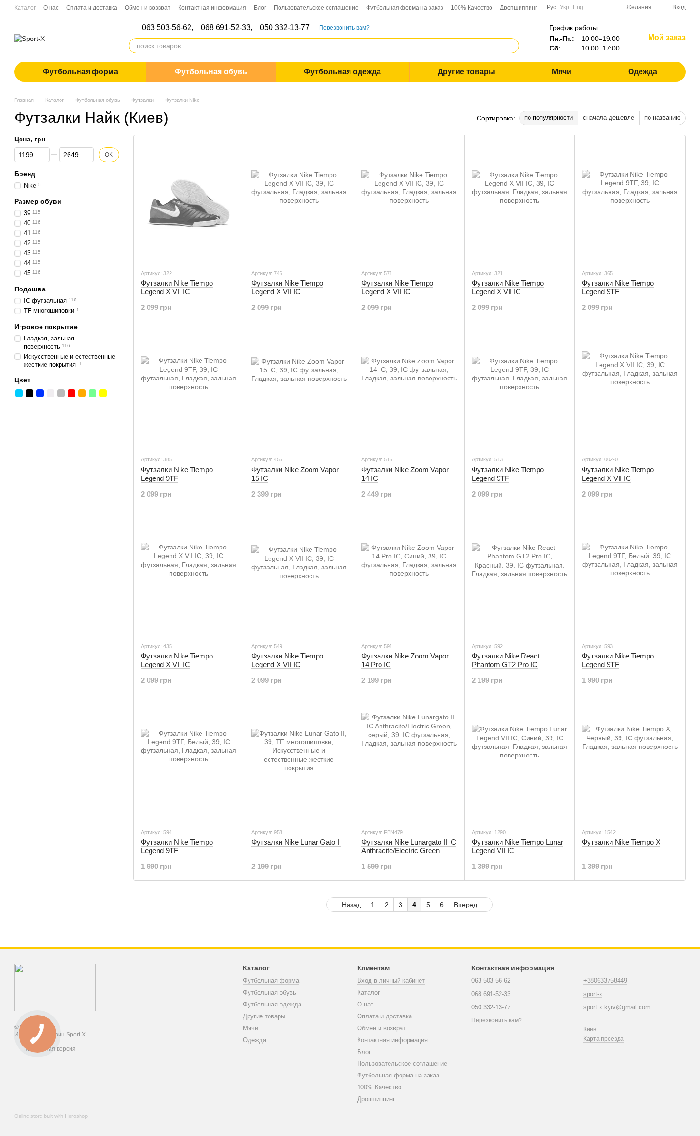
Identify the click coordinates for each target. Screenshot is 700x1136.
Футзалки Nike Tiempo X (621, 842)
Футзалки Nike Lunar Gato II (296, 842)
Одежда (642, 72)
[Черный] (29, 393)
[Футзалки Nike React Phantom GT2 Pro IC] (520, 574)
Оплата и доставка (91, 7)
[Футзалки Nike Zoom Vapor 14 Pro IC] (409, 574)
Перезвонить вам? (344, 27)
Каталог (25, 7)
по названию (662, 117)
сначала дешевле (608, 117)
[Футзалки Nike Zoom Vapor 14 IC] (409, 388)
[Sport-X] (55, 987)
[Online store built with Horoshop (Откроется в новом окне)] (51, 1124)
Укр (564, 7)
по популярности (548, 117)
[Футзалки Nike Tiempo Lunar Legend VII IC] (520, 760)
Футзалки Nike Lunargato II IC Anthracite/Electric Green (408, 846)
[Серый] (61, 393)
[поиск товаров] (511, 45)
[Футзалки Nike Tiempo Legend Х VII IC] (189, 201)
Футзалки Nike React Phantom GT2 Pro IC (506, 660)
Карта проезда (603, 1039)
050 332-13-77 (285, 27)
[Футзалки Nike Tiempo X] (630, 760)
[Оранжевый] (82, 393)
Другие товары (466, 72)
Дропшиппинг (518, 7)
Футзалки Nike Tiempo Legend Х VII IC (177, 287)
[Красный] (71, 393)
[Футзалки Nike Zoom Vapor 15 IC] (299, 388)
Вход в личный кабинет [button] (391, 980)
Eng (578, 7)
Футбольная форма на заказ (404, 7)
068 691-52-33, (226, 27)
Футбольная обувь (211, 72)
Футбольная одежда (342, 72)
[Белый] (50, 393)
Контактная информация (212, 7)
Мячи (561, 72)
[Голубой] (19, 393)
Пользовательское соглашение (316, 7)
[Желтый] (103, 393)
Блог (260, 7)
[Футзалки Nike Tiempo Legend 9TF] (630, 201)
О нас (51, 7)
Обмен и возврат (147, 7)
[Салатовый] (92, 393)
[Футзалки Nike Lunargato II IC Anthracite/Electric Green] (409, 760)
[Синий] (40, 393)
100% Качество (471, 7)
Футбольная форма (80, 72)
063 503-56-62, (167, 27)
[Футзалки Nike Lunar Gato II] (299, 760)
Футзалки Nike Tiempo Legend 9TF (618, 287)
